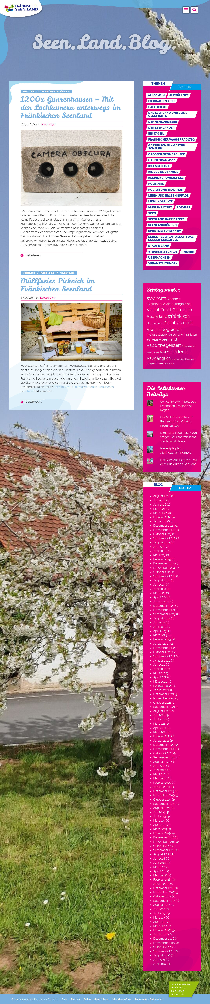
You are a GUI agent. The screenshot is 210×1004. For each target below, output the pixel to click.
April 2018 (159, 871)
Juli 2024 (159, 584)
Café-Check (157, 107)
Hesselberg (190, 359)
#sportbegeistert (164, 345)
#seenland (29, 273)
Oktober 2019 (162, 799)
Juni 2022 (159, 669)
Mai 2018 (159, 867)
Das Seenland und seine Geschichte (167, 114)
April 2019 (159, 824)
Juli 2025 (159, 546)
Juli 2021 (159, 715)
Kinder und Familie (163, 172)
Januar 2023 (161, 643)
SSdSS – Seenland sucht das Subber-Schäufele (171, 238)
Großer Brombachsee (166, 154)
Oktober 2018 (162, 846)
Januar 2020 (161, 787)
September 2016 (164, 951)
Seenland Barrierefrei (166, 219)
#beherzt (157, 298)
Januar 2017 (161, 934)
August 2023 (161, 618)
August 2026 (161, 496)
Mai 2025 (159, 555)
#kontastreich (154, 323)
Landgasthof (152, 364)
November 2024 (164, 567)
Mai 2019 (159, 820)
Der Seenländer (161, 128)
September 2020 (164, 757)
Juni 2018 (159, 862)
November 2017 (164, 892)
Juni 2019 (159, 816)
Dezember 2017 (163, 888)
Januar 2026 (161, 521)
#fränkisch (179, 316)
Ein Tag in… (156, 133)
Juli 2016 (159, 959)
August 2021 (161, 711)
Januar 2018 (161, 883)
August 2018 (161, 854)
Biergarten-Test (161, 101)
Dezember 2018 (163, 837)
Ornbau (167, 364)
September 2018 (164, 850)
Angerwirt (176, 359)
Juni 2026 (159, 504)
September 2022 (164, 656)
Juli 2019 (159, 812)
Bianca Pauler (48, 297)
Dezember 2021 (163, 694)
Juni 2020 (159, 770)
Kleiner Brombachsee (166, 178)
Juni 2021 (159, 719)
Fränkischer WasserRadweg (171, 139)
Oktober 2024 (162, 572)
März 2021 (160, 732)
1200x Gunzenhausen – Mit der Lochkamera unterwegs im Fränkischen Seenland (70, 107)
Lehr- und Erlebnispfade (168, 195)
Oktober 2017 (162, 896)
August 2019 (161, 808)
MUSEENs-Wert (160, 207)
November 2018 (164, 841)
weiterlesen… (33, 255)
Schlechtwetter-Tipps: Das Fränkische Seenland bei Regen (178, 406)
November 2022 (164, 648)
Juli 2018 (159, 858)
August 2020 (161, 761)
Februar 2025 (162, 559)
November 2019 (164, 795)
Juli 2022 (159, 664)
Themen (188, 251)
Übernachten (159, 257)
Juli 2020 (159, 765)
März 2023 (160, 635)
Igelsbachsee (159, 166)
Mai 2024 (159, 593)
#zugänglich (67, 273)
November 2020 (164, 749)
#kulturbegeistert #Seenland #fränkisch (46, 91)
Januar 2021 (161, 740)
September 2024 (164, 576)
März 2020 (160, 778)
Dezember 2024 (163, 563)
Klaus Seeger (48, 124)
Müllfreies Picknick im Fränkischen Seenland (57, 285)
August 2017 (161, 904)
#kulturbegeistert (164, 329)
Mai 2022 (159, 673)
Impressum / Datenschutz (149, 999)
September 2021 (164, 706)
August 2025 (161, 542)
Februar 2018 (162, 879)
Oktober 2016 (162, 947)
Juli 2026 (159, 500)
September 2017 (164, 900)
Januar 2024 (161, 601)
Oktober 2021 (162, 702)
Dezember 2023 (163, 605)
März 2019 (160, 829)
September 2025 (164, 538)
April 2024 (160, 597)
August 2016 (161, 955)
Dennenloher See (162, 122)
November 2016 (164, 942)
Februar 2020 (162, 782)
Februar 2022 (162, 685)
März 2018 (160, 875)
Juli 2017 (159, 909)
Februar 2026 (162, 517)
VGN (172, 364)
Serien (87, 999)
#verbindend (47, 273)
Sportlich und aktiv (164, 231)
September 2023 (164, 614)
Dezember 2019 (163, 791)
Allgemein (156, 95)
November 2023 (164, 610)
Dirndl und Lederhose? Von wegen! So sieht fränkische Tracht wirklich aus (178, 437)
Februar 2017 (162, 930)
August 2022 (161, 660)
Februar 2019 (162, 833)
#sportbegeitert (188, 346)
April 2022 (159, 677)
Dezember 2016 (163, 938)
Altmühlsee (179, 95)
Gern (182, 359)
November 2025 (164, 530)
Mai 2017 (159, 917)
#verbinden (153, 352)
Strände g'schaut (162, 251)
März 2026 (160, 513)
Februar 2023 (162, 639)
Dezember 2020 (164, 744)
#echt (153, 309)
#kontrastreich (178, 322)
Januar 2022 (161, 690)
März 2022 (160, 681)
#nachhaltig (152, 340)
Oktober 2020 (162, 753)
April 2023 (160, 631)
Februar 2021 (161, 736)
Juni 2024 (159, 589)
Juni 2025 (159, 550)
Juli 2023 (159, 622)
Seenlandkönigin (162, 225)
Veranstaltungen (163, 263)
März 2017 (160, 926)
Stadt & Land (158, 246)
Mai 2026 (159, 508)
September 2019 (164, 803)
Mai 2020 (159, 774)
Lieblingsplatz (160, 201)
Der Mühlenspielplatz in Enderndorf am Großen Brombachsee (176, 421)
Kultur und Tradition (165, 189)
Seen (152, 213)
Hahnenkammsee (161, 160)
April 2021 (159, 728)
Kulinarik (156, 184)
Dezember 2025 (163, 525)
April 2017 (159, 921)
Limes (160, 364)
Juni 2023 (159, 626)
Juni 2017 (159, 913)
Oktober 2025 (162, 534)
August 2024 (161, 580)
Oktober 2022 (162, 652)
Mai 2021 (159, 723)
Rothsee (183, 207)
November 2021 (163, 698)
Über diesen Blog (121, 999)
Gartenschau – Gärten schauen (166, 147)
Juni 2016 (159, 963)
